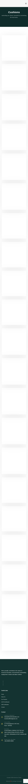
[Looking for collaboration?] (14, 717)
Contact (3, 707)
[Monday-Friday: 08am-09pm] (14, 740)
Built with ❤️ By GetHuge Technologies (14, 781)
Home (2, 694)
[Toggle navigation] (22, 3)
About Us (3, 696)
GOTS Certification (5, 702)
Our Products (4, 699)
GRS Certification (5, 704)
